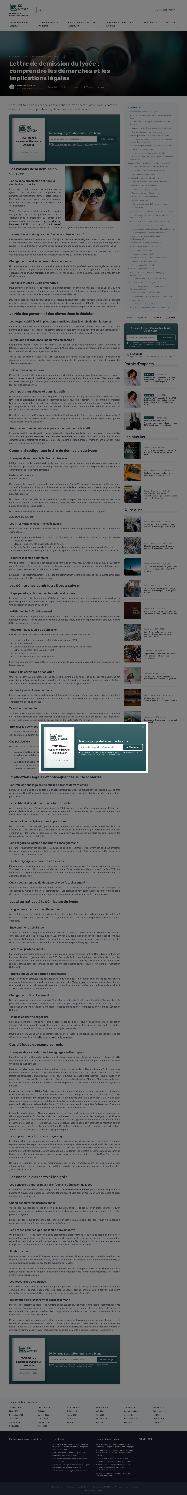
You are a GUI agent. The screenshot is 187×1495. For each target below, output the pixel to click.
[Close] (143, 727)
